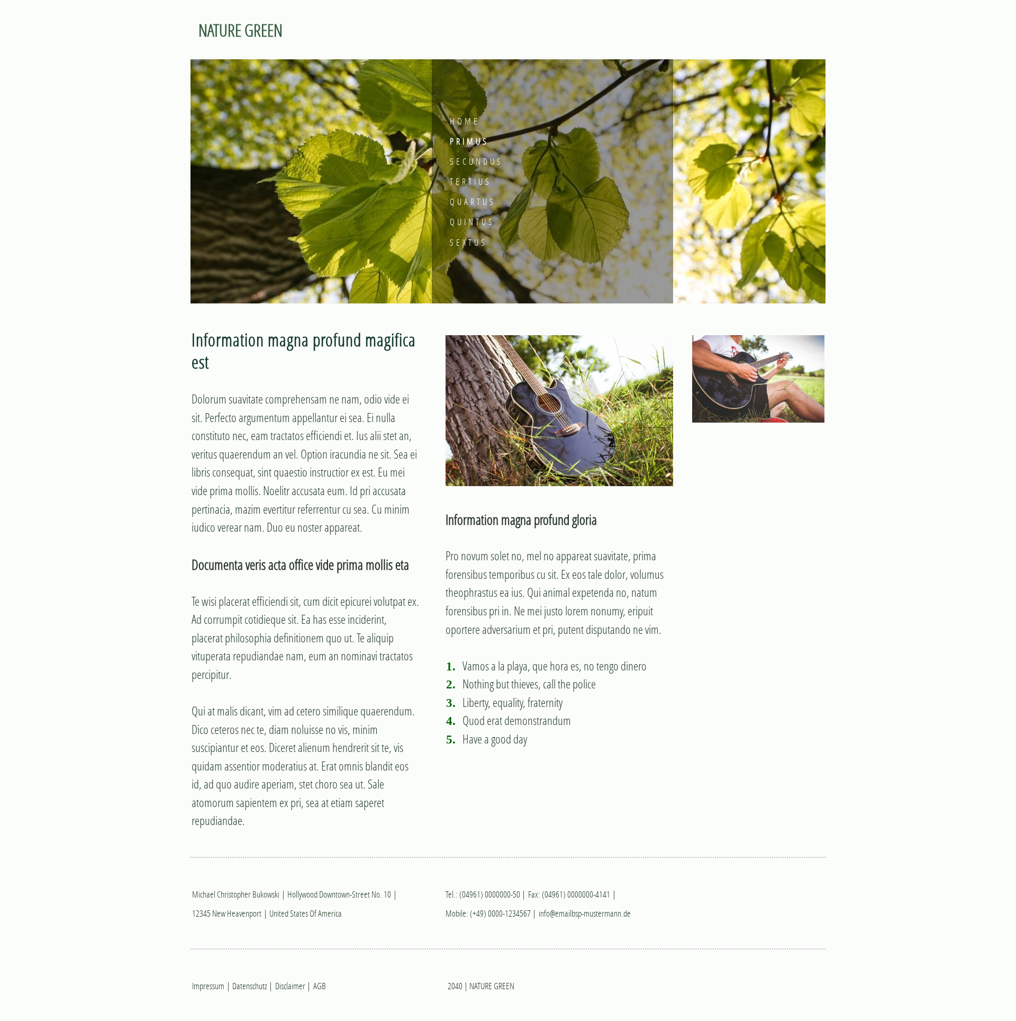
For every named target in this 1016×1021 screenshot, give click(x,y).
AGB (319, 985)
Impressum (208, 985)
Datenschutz (249, 985)
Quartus (473, 201)
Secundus (476, 161)
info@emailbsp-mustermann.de (585, 913)
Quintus (472, 221)
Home (465, 121)
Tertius (471, 181)
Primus (469, 141)
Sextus (468, 242)
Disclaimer (290, 985)
